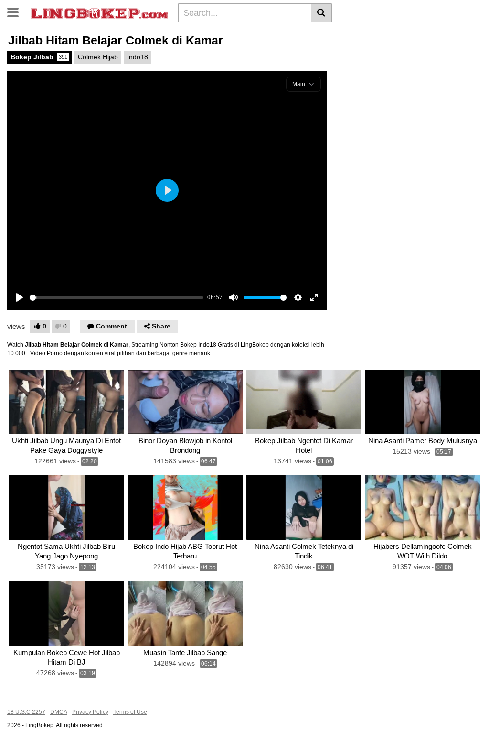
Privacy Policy (90, 712)
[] (321, 12)
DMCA (58, 712)
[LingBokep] (99, 12)
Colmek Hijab (98, 57)
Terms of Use (130, 712)
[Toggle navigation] (16, 11)
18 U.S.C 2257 (26, 712)
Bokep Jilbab (39, 57)
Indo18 (137, 57)
